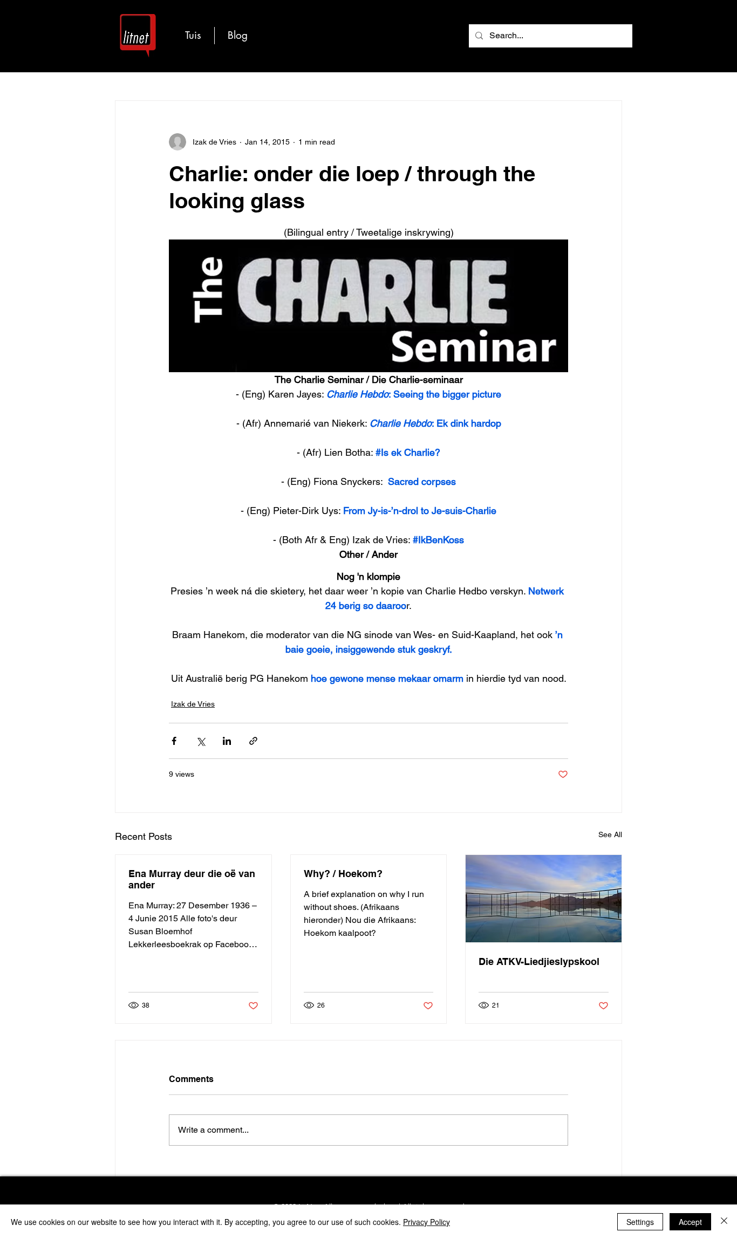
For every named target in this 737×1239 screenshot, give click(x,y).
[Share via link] (253, 741)
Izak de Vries (193, 704)
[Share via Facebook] (174, 741)
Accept (690, 1221)
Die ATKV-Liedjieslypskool (539, 961)
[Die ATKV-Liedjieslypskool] (544, 898)
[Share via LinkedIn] (227, 741)
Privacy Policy (426, 1221)
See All (610, 834)
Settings (640, 1221)
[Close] (724, 1221)
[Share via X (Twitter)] (200, 741)
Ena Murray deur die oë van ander (191, 879)
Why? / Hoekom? (343, 873)
